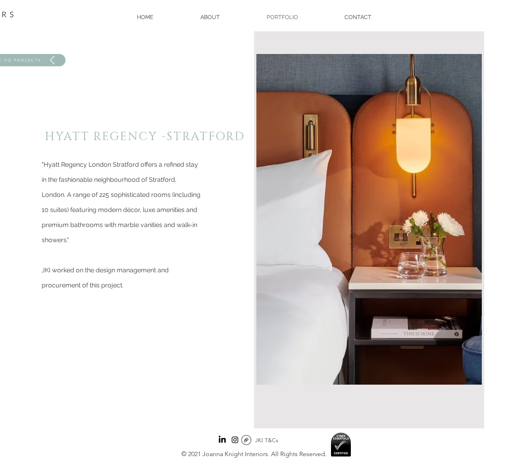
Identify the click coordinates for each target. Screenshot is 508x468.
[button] (369, 219)
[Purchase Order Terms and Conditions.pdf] (246, 441)
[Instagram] (235, 439)
